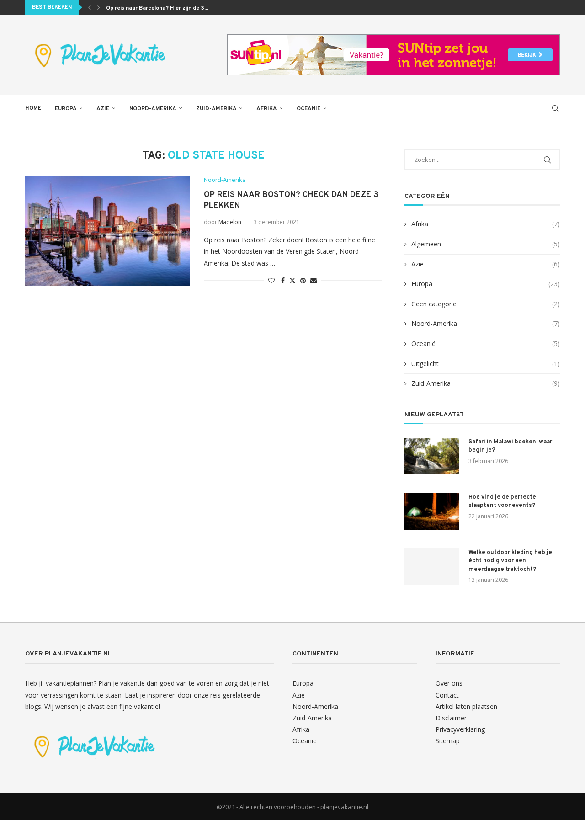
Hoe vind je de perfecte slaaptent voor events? (502, 501)
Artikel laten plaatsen (466, 706)
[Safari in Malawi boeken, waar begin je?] (431, 456)
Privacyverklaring (460, 729)
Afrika (266, 108)
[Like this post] (271, 280)
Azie (298, 695)
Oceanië (309, 108)
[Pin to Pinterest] (303, 280)
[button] (89, 7)
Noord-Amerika (152, 108)
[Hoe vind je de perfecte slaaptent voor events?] (431, 511)
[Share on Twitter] (292, 280)
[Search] (555, 108)
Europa (66, 108)
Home (33, 108)
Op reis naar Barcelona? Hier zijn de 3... (157, 8)
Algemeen (485, 244)
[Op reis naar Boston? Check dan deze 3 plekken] (107, 231)
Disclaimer (451, 718)
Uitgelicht (485, 363)
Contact (447, 695)
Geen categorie (485, 303)
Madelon (229, 222)
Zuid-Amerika (216, 108)
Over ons (449, 683)
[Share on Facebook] (283, 280)
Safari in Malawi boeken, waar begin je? (510, 446)
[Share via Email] (313, 280)
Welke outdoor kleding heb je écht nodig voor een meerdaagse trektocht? (510, 561)
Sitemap (448, 740)
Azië (103, 108)
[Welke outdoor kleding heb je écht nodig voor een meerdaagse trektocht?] (431, 566)
